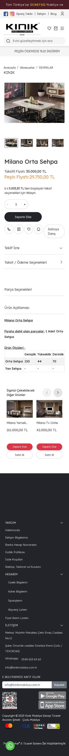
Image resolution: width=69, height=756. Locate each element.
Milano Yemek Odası (16, 423)
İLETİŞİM (11, 625)
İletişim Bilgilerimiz (16, 537)
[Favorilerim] (49, 28)
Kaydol (59, 685)
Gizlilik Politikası (15, 552)
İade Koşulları (14, 559)
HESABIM (11, 574)
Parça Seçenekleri (18, 289)
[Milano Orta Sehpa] (34, 103)
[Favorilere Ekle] (28, 229)
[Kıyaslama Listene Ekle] (18, 229)
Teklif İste (12, 248)
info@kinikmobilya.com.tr (21, 667)
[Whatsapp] (10, 745)
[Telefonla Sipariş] (8, 229)
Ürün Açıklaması (16, 308)
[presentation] (47, 392)
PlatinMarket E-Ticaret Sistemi (22, 743)
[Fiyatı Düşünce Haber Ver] (38, 229)
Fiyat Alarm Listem (17, 618)
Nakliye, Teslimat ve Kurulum (23, 567)
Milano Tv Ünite (47, 423)
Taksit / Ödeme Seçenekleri (25, 262)
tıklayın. (31, 193)
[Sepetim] (56, 28)
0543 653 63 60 (31, 659)
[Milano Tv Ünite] (49, 408)
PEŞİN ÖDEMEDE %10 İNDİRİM (35, 51)
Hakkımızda (12, 530)
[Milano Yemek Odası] (20, 408)
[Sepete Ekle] (23, 217)
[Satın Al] (20, 455)
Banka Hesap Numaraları (21, 545)
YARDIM (10, 522)
